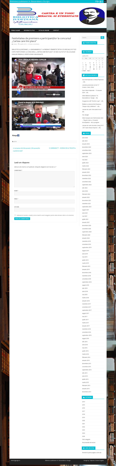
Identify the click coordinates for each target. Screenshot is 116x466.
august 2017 (85, 313)
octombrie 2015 (86, 366)
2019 (83, 417)
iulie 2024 (84, 141)
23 (99, 67)
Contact (56, 30)
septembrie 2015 (86, 370)
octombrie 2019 (86, 244)
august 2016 (85, 338)
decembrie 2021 (86, 200)
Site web (16, 207)
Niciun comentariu (34, 44)
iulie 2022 (84, 188)
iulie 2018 (84, 288)
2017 (83, 411)
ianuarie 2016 (86, 360)
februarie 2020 (86, 235)
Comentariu (18, 170)
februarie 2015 (86, 385)
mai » (88, 71)
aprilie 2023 (85, 163)
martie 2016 (85, 354)
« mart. (84, 71)
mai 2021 (84, 216)
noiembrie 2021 (86, 203)
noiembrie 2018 (86, 276)
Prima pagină (15, 30)
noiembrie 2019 (86, 241)
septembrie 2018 (86, 282)
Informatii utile (29, 30)
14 (93, 65)
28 (93, 69)
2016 (15, 141)
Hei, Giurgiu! (85, 115)
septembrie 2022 (86, 184)
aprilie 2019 (85, 260)
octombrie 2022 (86, 181)
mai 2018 (84, 294)
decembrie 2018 (86, 272)
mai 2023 (84, 159)
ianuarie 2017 (86, 326)
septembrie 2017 (86, 310)
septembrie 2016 (86, 335)
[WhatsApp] (102, 1)
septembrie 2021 (86, 206)
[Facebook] (95, 1)
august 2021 (85, 210)
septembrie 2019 (86, 247)
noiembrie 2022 (86, 178)
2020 (83, 420)
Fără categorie (86, 439)
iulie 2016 (84, 341)
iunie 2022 (85, 191)
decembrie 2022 (86, 175)
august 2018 (85, 285)
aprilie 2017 (85, 319)
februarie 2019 (86, 266)
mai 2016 (84, 348)
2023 (83, 430)
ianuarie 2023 (86, 172)
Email (16, 199)
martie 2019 (85, 263)
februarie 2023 (86, 169)
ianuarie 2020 (86, 238)
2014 (83, 401)
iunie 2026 (85, 138)
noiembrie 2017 (86, 304)
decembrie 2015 (86, 363)
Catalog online (44, 30)
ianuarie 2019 (86, 269)
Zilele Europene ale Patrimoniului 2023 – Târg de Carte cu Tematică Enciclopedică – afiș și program (92, 120)
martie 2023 (85, 166)
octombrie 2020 (86, 228)
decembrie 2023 (86, 147)
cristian (15, 44)
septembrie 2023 (86, 153)
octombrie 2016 (86, 332)
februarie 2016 (86, 357)
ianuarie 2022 (86, 197)
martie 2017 (85, 322)
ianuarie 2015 (86, 388)
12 (85, 65)
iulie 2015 (84, 373)
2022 (83, 427)
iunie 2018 (85, 291)
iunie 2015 (85, 376)
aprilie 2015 (85, 379)
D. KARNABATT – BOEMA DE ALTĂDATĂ (62, 148)
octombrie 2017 (86, 307)
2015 (83, 405)
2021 (83, 423)
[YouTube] (100, 1)
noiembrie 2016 (86, 329)
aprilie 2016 (85, 351)
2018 (83, 414)
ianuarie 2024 (86, 144)
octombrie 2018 (86, 279)
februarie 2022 (86, 194)
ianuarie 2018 (86, 301)
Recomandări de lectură (88, 442)
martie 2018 (85, 297)
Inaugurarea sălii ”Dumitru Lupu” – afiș (92, 101)
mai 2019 (84, 257)
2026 (83, 436)
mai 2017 (84, 316)
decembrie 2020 (86, 225)
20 (90, 67)
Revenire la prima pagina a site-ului (91, 452)
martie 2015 (85, 382)
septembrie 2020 (86, 232)
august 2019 (85, 250)
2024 (83, 433)
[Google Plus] (98, 1)
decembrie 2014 (86, 392)
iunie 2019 (85, 254)
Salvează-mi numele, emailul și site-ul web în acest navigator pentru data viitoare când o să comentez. (45, 215)
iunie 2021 (85, 213)
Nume (16, 190)
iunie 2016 (85, 344)
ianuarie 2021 (86, 222)
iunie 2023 (85, 156)
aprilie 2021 (85, 219)
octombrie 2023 (86, 150)
